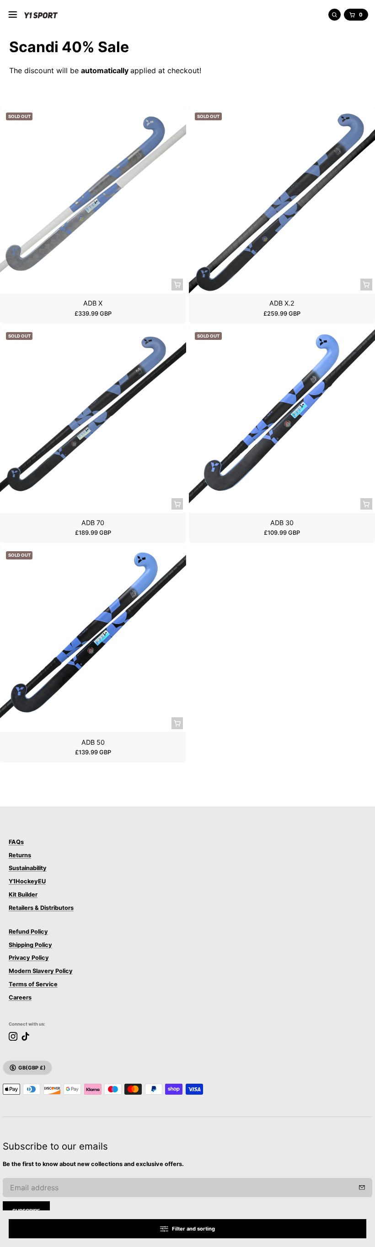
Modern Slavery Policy (41, 971)
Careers (20, 997)
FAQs (16, 841)
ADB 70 (92, 523)
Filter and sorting (193, 1229)
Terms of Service (33, 984)
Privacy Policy (29, 957)
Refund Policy (28, 931)
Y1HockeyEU (27, 881)
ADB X (92, 303)
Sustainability (28, 868)
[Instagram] (13, 1036)
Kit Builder (23, 894)
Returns (20, 855)
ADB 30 (282, 523)
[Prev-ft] (362, 1187)
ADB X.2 (282, 303)
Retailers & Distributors (41, 907)
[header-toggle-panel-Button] (13, 15)
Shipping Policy (30, 944)
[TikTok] (25, 1036)
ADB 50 (93, 742)
